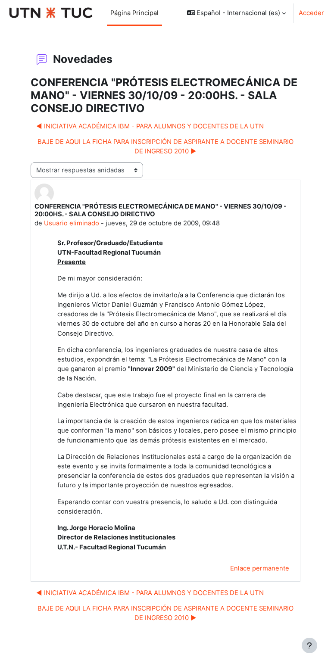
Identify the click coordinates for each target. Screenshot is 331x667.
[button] (236, 13)
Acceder (311, 13)
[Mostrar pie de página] (309, 645)
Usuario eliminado (71, 223)
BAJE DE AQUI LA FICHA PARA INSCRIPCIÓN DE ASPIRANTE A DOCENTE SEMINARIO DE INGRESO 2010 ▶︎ (165, 146)
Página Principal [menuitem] (134, 13)
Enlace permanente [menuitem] (259, 568)
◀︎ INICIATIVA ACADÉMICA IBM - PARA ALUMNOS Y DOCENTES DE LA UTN (150, 126)
